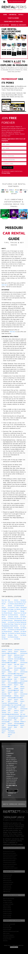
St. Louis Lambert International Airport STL (23, 708)
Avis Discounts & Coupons (9, 851)
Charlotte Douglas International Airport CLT (11, 662)
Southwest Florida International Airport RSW (23, 681)
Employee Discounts (7, 875)
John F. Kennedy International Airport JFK (5, 695)
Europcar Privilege (7, 938)
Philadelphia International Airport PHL (11, 733)
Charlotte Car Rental (11, 617)
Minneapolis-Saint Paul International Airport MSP (11, 706)
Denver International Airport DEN (5, 687)
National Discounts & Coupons (9, 858)
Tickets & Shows (13, 18)
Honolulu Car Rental (11, 636)
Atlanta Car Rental (4, 630)
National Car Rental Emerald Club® (10, 931)
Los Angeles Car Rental (4, 607)
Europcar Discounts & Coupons (10, 864)
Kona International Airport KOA (23, 694)
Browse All (21, 804)
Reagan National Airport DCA (16, 691)
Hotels (20, 14)
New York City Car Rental (4, 601)
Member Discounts (7, 887)
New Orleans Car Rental (17, 636)
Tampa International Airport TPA (17, 705)
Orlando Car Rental (4, 623)
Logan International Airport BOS (11, 698)
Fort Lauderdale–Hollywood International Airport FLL (11, 717)
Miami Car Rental (4, 615)
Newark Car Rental (11, 613)
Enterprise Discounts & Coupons (10, 855)
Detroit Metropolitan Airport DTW (11, 726)
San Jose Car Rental (23, 619)
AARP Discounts (6, 891)
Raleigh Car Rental (23, 612)
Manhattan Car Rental (23, 623)
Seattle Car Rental (11, 606)
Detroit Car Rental (17, 601)
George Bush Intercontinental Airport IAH (11, 682)
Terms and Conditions (17, 945)
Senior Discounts (6, 889)
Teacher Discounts (7, 876)
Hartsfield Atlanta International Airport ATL (5, 653)
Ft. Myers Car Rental (17, 608)
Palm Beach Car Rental (17, 612)
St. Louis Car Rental (23, 626)
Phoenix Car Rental (4, 619)
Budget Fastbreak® (7, 927)
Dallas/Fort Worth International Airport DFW (5, 679)
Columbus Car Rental (23, 634)
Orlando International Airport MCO (5, 729)
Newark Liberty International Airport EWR (11, 653)
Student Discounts (7, 886)
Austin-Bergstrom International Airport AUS (23, 653)
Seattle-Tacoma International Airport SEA (5, 714)
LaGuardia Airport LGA (17, 651)
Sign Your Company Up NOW (12, 791)
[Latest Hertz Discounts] (17, 37)
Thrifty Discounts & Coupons (9, 862)
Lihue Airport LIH (22, 701)
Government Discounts (8, 882)
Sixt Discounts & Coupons (8, 866)
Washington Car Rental (17, 621)
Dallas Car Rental (4, 634)
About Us (5, 804)
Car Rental (12, 14)
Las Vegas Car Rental (11, 610)
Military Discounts (7, 878)
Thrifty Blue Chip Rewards (8, 937)
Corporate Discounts (7, 884)
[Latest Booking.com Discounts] (4, 37)
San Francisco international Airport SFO (5, 705)
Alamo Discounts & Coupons (9, 856)
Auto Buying (4, 25)
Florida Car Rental (7, 909)
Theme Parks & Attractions (13, 21)
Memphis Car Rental (17, 632)
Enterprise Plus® (6, 929)
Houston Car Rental (11, 621)
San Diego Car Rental (11, 625)
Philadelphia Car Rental (5, 626)
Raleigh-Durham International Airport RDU (23, 662)
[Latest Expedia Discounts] (23, 37)
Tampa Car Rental (17, 625)
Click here (4, 284)
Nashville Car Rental (11, 628)
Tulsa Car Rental (22, 604)
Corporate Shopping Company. (13, 844)
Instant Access (7, 167)
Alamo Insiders (6, 933)
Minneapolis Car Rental (23, 608)
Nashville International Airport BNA (17, 724)
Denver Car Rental (4, 637)
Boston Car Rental (11, 632)
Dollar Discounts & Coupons (9, 860)
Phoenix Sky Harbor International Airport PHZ (11, 672)
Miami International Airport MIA (11, 691)
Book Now (4, 53)
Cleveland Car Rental (23, 601)
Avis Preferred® (6, 925)
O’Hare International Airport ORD (5, 670)
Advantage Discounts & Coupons (10, 868)
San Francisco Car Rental (11, 601)
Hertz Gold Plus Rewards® (9, 924)
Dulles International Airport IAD (17, 683)
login (10, 1)
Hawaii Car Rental (7, 907)
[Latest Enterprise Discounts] (11, 37)
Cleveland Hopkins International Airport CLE (23, 671)
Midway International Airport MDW (17, 698)
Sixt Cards (5, 940)
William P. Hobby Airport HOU (23, 724)
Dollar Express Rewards (8, 935)
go (4, 2)
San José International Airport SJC (23, 717)
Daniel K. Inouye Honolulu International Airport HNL (17, 715)
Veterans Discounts (7, 880)
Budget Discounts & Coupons (9, 853)
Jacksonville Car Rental (17, 604)
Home (5, 14)
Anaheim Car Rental (23, 615)
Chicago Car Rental (4, 612)
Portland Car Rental (17, 628)
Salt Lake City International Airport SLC (17, 668)
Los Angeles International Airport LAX (5, 662)
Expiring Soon (13, 804)
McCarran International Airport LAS (5, 722)
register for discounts (18, 1)
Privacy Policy (7, 945)
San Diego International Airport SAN (17, 676)
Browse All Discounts (18, 25)
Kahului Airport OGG (22, 688)
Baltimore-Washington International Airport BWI (17, 658)
